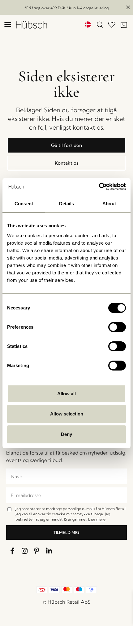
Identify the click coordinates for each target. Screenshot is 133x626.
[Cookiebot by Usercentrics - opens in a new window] (99, 187)
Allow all (66, 393)
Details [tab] (66, 203)
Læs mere (96, 519)
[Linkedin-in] (49, 551)
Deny (66, 434)
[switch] (117, 327)
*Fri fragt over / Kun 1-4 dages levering (66, 8)
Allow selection (66, 413)
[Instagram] (25, 551)
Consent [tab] (24, 203)
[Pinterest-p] (37, 551)
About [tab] (109, 203)
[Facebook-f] (12, 551)
